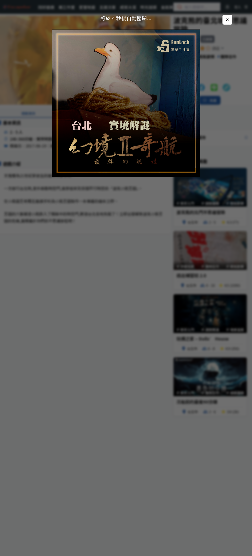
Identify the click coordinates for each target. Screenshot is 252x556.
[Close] (227, 20)
